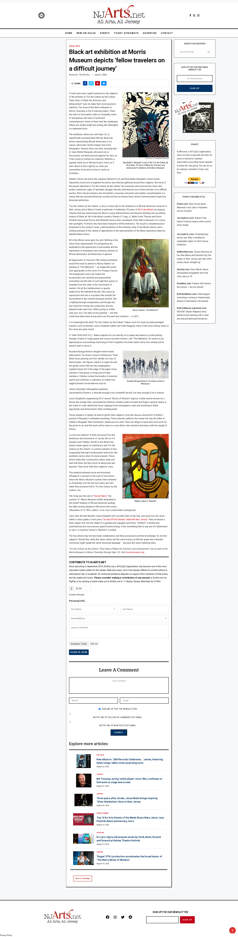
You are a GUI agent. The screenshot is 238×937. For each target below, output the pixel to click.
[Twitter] (194, 15)
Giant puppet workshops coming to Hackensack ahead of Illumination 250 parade (193, 297)
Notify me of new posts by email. (117, 725)
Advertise (150, 33)
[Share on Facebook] (85, 83)
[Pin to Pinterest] (97, 83)
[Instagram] (198, 15)
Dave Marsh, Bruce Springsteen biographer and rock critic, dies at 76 (192, 273)
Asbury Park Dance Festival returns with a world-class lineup (194, 221)
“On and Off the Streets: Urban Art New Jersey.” (125, 519)
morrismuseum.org (135, 552)
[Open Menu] (41, 15)
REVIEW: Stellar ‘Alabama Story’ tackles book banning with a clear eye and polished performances (193, 315)
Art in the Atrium (145, 209)
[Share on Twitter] (91, 83)
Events (105, 33)
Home (68, 33)
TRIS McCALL (84, 75)
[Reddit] (130, 917)
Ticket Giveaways (126, 33)
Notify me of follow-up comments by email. (118, 717)
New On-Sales (86, 33)
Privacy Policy (6, 935)
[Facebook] (190, 15)
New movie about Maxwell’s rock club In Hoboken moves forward (192, 207)
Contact (167, 33)
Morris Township (82, 878)
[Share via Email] (103, 83)
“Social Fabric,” (101, 496)
